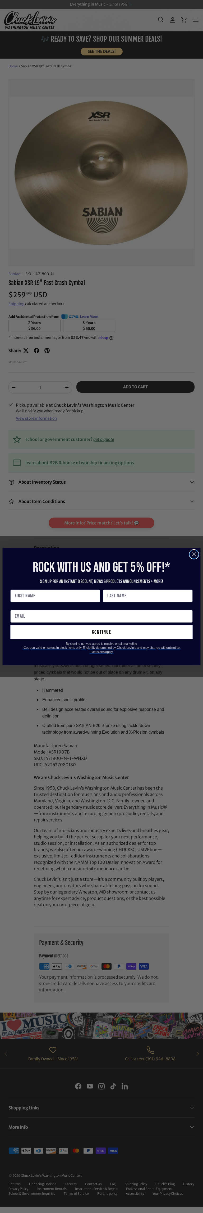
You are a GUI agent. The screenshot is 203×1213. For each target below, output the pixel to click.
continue (101, 632)
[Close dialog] (194, 554)
